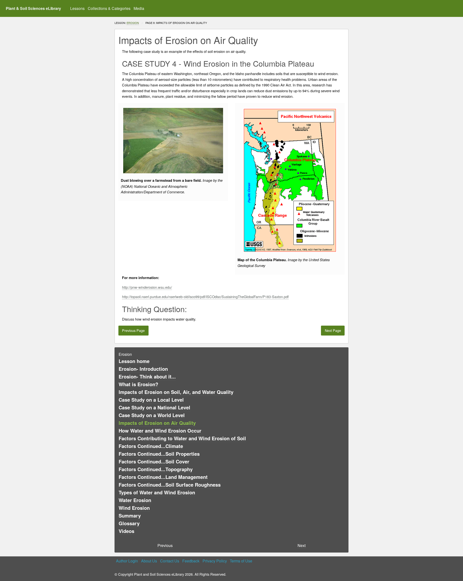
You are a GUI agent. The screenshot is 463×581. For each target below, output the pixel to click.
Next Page (333, 330)
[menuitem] (77, 8)
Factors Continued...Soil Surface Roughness (170, 484)
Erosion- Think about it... (147, 376)
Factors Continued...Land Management (163, 476)
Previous (165, 545)
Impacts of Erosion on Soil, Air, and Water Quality (176, 391)
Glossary (129, 523)
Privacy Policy (215, 561)
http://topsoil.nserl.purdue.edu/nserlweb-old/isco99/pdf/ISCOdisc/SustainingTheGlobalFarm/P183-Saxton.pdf (205, 296)
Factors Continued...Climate (151, 445)
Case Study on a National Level (154, 407)
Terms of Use (241, 561)
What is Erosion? (138, 384)
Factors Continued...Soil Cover (154, 461)
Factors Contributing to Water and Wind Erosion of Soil (182, 438)
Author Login (127, 561)
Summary (130, 515)
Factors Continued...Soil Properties (159, 453)
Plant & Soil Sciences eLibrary (33, 8)
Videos (126, 530)
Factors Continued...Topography (156, 469)
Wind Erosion (134, 507)
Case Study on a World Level (152, 415)
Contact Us (169, 561)
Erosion (133, 23)
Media (139, 8)
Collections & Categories (109, 8)
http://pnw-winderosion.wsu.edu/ (147, 287)
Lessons (77, 8)
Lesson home (134, 360)
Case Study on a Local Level (151, 399)
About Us (149, 561)
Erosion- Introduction (143, 368)
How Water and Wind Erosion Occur (160, 430)
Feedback (190, 561)
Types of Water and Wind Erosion (157, 492)
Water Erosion (135, 500)
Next (302, 545)
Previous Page (133, 330)
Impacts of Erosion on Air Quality (157, 422)
